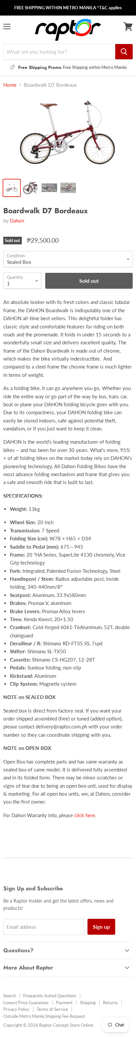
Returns (110, 1002)
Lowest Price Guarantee (26, 1002)
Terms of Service (52, 1009)
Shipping (88, 1002)
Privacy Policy (16, 1009)
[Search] (124, 51)
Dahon (17, 220)
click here (84, 815)
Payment (64, 1002)
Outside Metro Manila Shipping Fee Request (44, 1016)
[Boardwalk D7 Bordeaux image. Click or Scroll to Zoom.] (68, 134)
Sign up (101, 926)
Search (9, 995)
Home (10, 85)
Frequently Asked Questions (49, 995)
